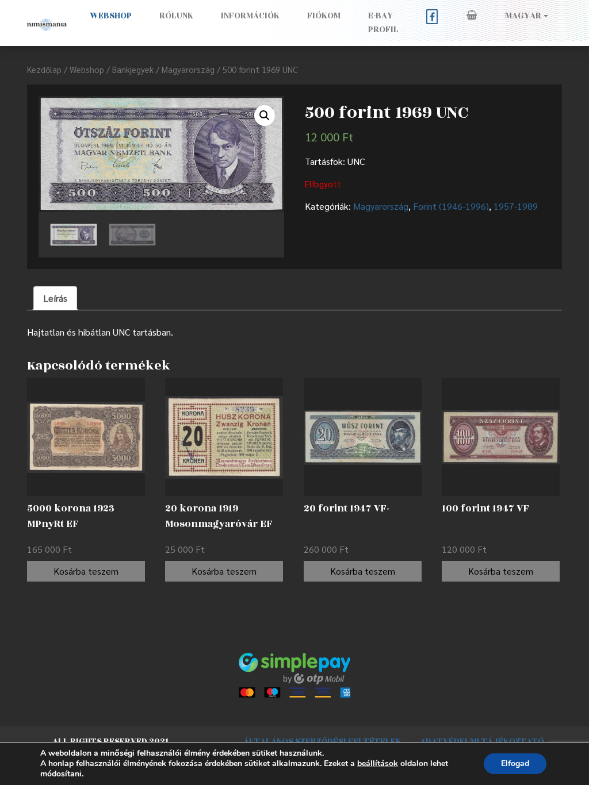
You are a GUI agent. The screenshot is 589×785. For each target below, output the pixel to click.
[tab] (55, 298)
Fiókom (324, 15)
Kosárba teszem (85, 571)
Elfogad (515, 763)
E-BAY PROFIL (383, 22)
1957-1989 (516, 206)
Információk (250, 15)
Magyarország (188, 69)
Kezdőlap (44, 69)
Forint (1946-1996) (451, 206)
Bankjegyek (133, 69)
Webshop (111, 15)
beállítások (377, 764)
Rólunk (176, 15)
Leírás (55, 298)
